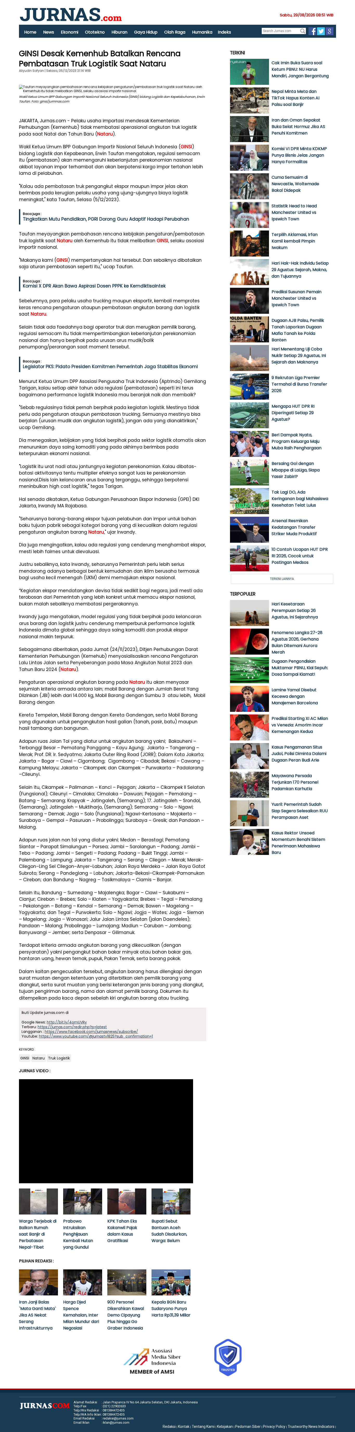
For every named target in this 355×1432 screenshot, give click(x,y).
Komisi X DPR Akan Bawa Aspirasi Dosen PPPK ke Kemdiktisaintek (94, 286)
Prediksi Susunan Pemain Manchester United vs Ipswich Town (296, 298)
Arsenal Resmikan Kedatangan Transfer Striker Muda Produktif (294, 527)
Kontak (183, 1426)
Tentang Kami (203, 1426)
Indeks (224, 32)
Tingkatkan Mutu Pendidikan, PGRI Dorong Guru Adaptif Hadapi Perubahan (106, 219)
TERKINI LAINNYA (282, 579)
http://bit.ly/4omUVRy (67, 1022)
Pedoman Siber (248, 1426)
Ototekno (95, 32)
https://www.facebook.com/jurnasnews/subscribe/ (91, 1031)
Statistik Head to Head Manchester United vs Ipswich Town (294, 212)
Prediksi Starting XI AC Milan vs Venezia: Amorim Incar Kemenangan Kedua (300, 724)
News (48, 32)
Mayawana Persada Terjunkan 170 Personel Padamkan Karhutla (295, 782)
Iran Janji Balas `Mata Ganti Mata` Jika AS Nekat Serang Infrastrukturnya (37, 1315)
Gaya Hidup (145, 32)
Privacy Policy (274, 1426)
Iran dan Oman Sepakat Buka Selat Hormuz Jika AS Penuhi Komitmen (298, 126)
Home (30, 32)
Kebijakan (225, 1426)
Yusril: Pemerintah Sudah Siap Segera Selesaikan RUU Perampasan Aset (300, 810)
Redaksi (169, 1426)
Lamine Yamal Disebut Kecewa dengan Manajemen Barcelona (295, 696)
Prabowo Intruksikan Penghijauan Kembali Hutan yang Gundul (78, 1234)
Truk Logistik (59, 1058)
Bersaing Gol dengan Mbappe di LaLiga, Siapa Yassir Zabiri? (296, 470)
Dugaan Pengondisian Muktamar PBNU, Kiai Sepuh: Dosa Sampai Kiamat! (300, 667)
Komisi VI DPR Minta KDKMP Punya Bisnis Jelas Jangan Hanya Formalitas (299, 155)
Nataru (105, 134)
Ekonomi (69, 32)
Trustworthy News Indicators (311, 1426)
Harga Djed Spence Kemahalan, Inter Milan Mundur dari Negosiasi (81, 1315)
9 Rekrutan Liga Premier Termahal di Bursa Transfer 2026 (299, 384)
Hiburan (119, 32)
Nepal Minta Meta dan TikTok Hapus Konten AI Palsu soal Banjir (295, 97)
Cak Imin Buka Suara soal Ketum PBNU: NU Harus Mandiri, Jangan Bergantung (300, 69)
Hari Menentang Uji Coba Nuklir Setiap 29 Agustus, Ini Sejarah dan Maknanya (299, 355)
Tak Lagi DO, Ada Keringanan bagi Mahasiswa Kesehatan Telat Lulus (300, 498)
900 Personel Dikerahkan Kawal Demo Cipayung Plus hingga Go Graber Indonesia (125, 1315)
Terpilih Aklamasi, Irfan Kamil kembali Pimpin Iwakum (295, 241)
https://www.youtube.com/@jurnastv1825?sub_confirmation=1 (96, 1036)
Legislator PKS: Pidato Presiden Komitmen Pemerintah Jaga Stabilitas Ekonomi (110, 366)
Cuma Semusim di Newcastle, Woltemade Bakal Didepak (295, 183)
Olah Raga (174, 32)
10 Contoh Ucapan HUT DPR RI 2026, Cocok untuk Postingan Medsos (300, 555)
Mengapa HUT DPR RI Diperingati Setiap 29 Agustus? (293, 412)
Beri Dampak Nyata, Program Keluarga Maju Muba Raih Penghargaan (296, 441)
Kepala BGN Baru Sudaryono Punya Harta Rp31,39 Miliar (171, 1308)
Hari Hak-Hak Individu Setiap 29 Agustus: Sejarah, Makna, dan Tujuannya (300, 269)
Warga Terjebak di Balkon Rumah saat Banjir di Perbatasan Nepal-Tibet (37, 1234)
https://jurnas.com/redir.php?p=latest (72, 1027)
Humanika (202, 32)
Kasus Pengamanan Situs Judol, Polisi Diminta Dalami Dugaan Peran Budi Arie (299, 753)
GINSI (186, 147)
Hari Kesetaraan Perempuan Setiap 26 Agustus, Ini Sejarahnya (295, 610)
